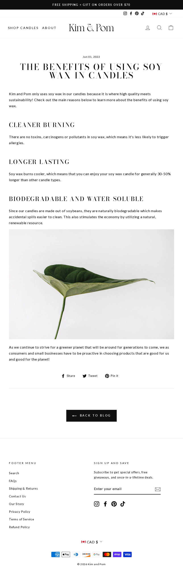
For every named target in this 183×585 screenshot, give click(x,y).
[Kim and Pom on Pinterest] (114, 504)
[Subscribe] (158, 489)
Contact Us (17, 496)
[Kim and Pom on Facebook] (105, 504)
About (49, 28)
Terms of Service (21, 519)
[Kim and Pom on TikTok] (122, 504)
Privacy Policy (19, 511)
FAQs (13, 481)
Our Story (16, 504)
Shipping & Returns (23, 488)
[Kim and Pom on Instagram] (96, 504)
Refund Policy (19, 527)
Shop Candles (23, 28)
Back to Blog (94, 415)
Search (14, 473)
